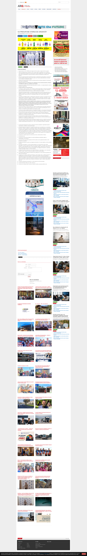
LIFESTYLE (54, 9)
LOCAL (28, 9)
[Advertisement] (43, 18)
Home (19, 9)
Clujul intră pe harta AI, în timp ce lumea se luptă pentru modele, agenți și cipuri (61, 257)
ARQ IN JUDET (49, 9)
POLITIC (32, 9)
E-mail (26, 266)
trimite (29, 276)
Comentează (55, 214)
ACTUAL (36, 9)
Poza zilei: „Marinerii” (21, 252)
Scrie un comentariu (32, 283)
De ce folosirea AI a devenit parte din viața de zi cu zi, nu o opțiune (60, 228)
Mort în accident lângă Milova (22, 253)
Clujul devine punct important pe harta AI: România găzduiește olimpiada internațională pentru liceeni (60, 287)
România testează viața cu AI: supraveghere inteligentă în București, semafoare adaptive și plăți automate (60, 315)
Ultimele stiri (23, 9)
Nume (26, 264)
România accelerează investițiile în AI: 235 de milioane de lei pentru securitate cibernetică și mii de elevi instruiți (61, 173)
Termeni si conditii (37, 543)
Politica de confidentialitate (39, 546)
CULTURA (43, 9)
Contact (36, 547)
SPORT (40, 9)
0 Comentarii (30, 33)
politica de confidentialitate (44, 553)
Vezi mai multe (67, 538)
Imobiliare (59, 9)
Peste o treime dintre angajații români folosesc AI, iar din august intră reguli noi (61, 201)
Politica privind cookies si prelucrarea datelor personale (40, 545)
